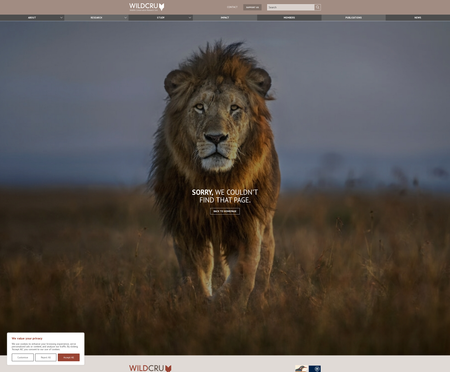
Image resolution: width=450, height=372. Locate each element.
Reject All (46, 357)
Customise (22, 357)
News (417, 17)
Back (445, 364)
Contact (232, 7)
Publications (353, 17)
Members (289, 17)
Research (96, 17)
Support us (252, 7)
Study (161, 17)
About (32, 17)
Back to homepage (225, 211)
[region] (45, 349)
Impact (225, 17)
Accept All (68, 357)
